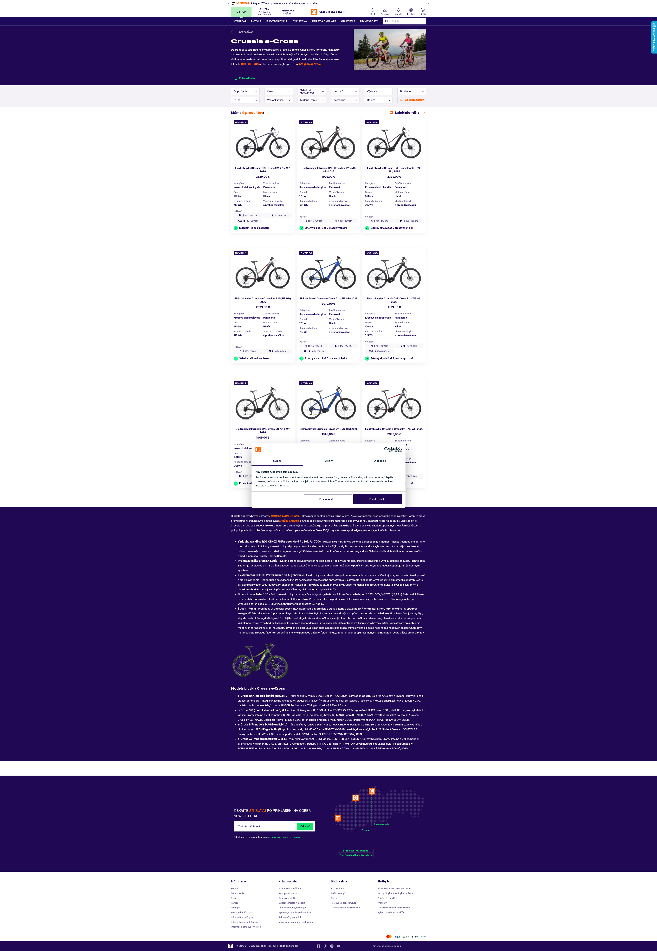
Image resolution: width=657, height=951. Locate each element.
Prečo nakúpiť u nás (241, 912)
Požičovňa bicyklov (387, 898)
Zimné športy (369, 21)
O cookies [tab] (380, 460)
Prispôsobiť (326, 499)
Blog (233, 898)
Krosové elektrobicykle (247, 187)
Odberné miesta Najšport (292, 902)
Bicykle (256, 21)
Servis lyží (336, 898)
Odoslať (305, 826)
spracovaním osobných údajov (283, 837)
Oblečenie (348, 21)
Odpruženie (240, 91)
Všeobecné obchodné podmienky (296, 922)
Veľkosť (338, 91)
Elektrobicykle (277, 21)
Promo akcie (237, 893)
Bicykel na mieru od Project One (393, 888)
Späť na (245, 32)
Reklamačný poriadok (290, 917)
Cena (270, 91)
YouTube (338, 946)
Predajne (385, 14)
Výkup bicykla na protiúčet (391, 912)
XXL (248, 220)
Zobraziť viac (247, 78)
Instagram (331, 946)
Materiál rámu (308, 100)
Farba (237, 100)
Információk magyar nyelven (246, 926)
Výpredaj (240, 21)
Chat (372, 14)
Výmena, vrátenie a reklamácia (295, 912)
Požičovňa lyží (338, 893)
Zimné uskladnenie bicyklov (345, 907)
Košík (423, 14)
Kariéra (235, 902)
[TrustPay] (423, 937)
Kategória (339, 100)
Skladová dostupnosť (307, 91)
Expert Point (337, 888)
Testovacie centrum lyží (343, 902)
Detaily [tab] (328, 460)
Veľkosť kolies (275, 100)
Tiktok (325, 946)
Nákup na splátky (288, 893)
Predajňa (235, 907)
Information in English (242, 917)
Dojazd (371, 100)
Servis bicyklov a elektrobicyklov (394, 907)
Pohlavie (405, 91)
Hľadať (387, 21)
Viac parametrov (414, 100)
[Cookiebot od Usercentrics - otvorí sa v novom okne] (387, 449)
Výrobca (372, 91)
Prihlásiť (411, 14)
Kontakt (398, 14)
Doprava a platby (288, 898)
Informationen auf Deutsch (245, 922)
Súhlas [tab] (277, 460)
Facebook (318, 946)
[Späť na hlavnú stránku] (328, 12)
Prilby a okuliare (324, 21)
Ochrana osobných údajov (292, 907)
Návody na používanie (290, 888)
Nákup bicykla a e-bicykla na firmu (395, 893)
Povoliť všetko (377, 499)
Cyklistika (300, 21)
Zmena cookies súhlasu (387, 946)
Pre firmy (382, 902)
